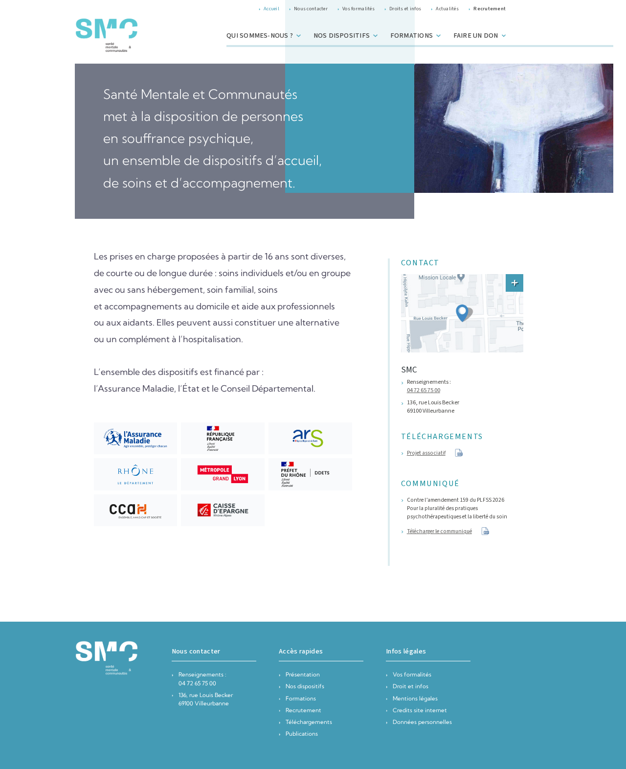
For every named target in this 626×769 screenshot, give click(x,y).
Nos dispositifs (305, 686)
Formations (301, 698)
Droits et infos (405, 8)
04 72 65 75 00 (423, 390)
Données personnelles (422, 722)
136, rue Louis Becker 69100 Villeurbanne (206, 699)
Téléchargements (309, 722)
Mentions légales (415, 698)
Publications (302, 733)
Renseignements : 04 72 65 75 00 (202, 678)
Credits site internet (420, 710)
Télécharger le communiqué (439, 531)
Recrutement (303, 710)
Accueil (271, 8)
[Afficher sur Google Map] (514, 283)
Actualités (447, 8)
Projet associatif (426, 453)
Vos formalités (358, 8)
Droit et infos (410, 686)
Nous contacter (311, 8)
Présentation (303, 674)
